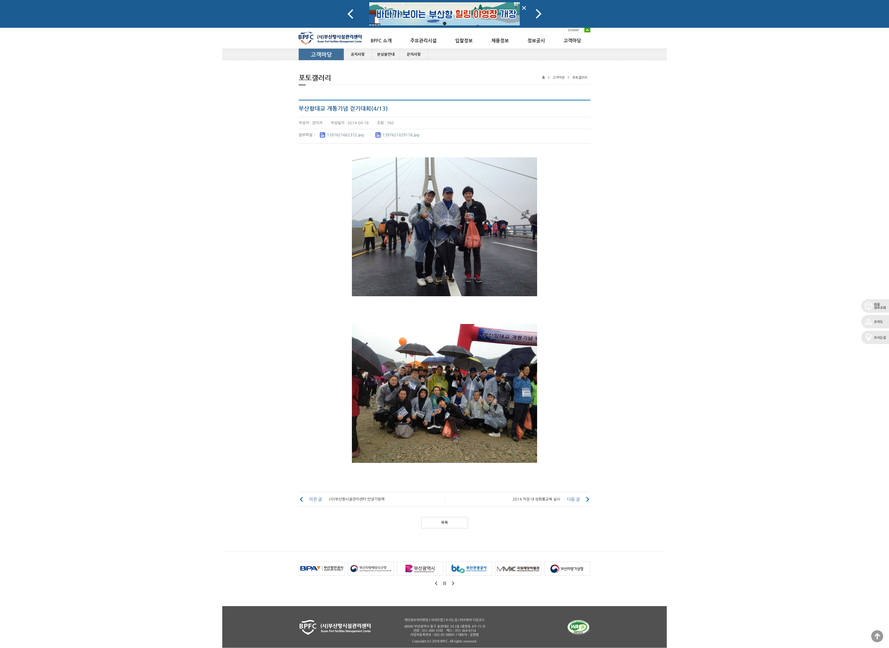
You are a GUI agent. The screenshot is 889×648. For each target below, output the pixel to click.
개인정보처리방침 (416, 620)
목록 (444, 522)
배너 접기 (587, 30)
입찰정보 (464, 40)
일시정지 (444, 583)
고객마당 (572, 40)
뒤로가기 (453, 583)
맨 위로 (877, 636)
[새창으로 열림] (444, 13)
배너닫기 (524, 8)
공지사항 (358, 54)
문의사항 (414, 54)
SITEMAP (573, 30)
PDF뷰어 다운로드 (472, 620)
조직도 (878, 322)
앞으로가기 (436, 583)
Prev (350, 14)
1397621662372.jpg (345, 135)
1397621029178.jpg (400, 135)
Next (538, 14)
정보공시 (536, 40)
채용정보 (500, 40)
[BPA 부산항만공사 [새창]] (322, 569)
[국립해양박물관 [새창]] (518, 569)
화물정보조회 (880, 305)
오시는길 (880, 337)
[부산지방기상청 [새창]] (567, 569)
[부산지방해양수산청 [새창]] (371, 569)
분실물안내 (385, 54)
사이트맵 (437, 620)
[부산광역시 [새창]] (420, 569)
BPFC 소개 (381, 40)
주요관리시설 (423, 40)
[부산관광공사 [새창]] (469, 569)
